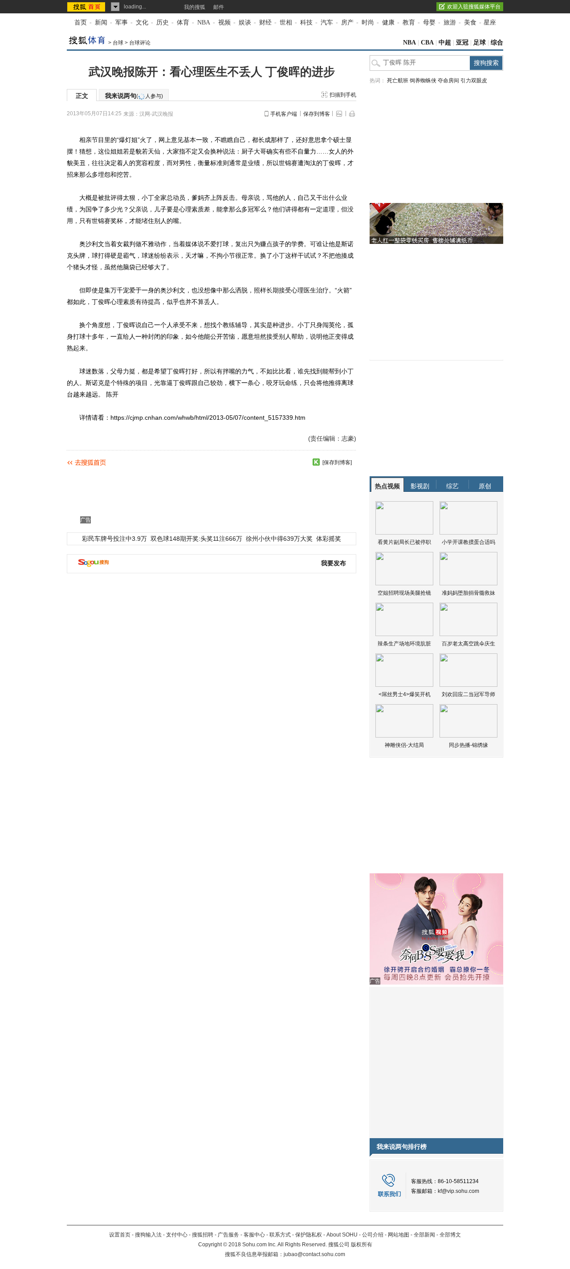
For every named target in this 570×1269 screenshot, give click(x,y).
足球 (479, 42)
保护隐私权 (308, 1235)
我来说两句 (134, 95)
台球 (118, 43)
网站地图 (398, 1235)
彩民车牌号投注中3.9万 (114, 538)
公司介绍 (372, 1235)
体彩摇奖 (328, 538)
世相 (286, 22)
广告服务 (228, 1235)
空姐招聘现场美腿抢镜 (404, 593)
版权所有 (361, 1244)
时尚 (368, 22)
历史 (162, 22)
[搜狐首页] (87, 6)
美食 (470, 22)
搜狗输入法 (148, 1235)
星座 (490, 22)
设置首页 (119, 1235)
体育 (183, 22)
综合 (497, 42)
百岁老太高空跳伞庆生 (468, 644)
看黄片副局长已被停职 (404, 542)
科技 (306, 22)
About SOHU (342, 1235)
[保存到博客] (337, 462)
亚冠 (462, 42)
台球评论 (140, 43)
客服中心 (254, 1235)
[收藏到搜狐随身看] (316, 462)
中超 (445, 42)
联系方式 (280, 1235)
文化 (142, 22)
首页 (80, 22)
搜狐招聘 (202, 1235)
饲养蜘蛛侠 (423, 80)
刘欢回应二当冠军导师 (468, 694)
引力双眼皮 (473, 80)
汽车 (327, 22)
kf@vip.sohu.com (458, 1191)
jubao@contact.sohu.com (314, 1254)
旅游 (450, 22)
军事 (121, 22)
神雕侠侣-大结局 (404, 745)
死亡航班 (397, 80)
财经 (265, 22)
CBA (427, 42)
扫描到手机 (343, 95)
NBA (203, 22)
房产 (347, 22)
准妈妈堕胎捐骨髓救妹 (468, 593)
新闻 (101, 22)
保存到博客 (316, 114)
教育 (409, 22)
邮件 (218, 7)
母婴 (429, 22)
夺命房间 (448, 80)
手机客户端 (283, 114)
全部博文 (450, 1235)
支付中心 (176, 1235)
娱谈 (245, 22)
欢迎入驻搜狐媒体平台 (474, 7)
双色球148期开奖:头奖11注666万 (196, 538)
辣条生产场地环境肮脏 (404, 644)
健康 (388, 22)
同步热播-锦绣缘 (468, 745)
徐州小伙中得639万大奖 (279, 538)
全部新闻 (424, 1235)
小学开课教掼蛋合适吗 (468, 542)
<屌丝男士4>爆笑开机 (405, 694)
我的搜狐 (194, 7)
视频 (224, 22)
